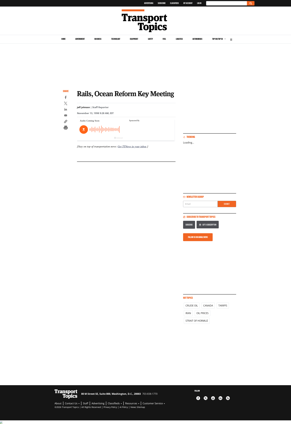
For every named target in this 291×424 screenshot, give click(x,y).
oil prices (202, 313)
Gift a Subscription (209, 224)
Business (97, 38)
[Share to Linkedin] (65, 110)
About (58, 403)
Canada (208, 305)
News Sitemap (137, 407)
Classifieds (174, 3)
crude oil (192, 305)
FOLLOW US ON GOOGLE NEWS (198, 237)
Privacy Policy (110, 407)
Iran (188, 313)
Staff (85, 403)
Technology (115, 38)
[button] (65, 122)
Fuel (164, 38)
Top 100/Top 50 (217, 38)
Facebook (198, 398)
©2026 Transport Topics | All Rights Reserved (78, 407)
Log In (199, 3)
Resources (131, 403)
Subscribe (162, 3)
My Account (187, 3)
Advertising (148, 3)
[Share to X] (65, 104)
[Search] (250, 3)
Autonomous (197, 38)
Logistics (179, 38)
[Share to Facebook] (65, 98)
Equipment (134, 38)
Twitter (205, 398)
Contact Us (71, 403)
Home (63, 38)
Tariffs (222, 305)
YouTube (213, 398)
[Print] (65, 128)
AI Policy (124, 407)
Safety (150, 38)
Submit (227, 203)
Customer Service (153, 403)
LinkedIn (220, 398)
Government (80, 38)
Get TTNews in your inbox (132, 146)
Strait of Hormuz (197, 320)
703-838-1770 (149, 393)
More (231, 39)
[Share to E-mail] (65, 116)
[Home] (145, 20)
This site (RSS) (228, 398)
